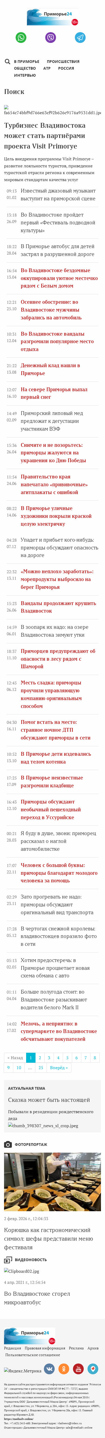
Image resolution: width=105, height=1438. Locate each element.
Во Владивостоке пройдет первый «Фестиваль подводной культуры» (58, 222)
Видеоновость (31, 1259)
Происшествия (63, 61)
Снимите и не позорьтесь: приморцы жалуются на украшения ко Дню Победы (53, 453)
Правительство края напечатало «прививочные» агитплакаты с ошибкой (54, 484)
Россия (66, 68)
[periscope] (93, 1368)
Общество (25, 68)
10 (18, 1068)
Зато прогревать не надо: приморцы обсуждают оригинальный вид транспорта (57, 904)
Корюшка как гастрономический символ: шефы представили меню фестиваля (48, 1238)
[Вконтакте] (49, 1368)
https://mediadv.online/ (18, 1419)
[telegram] (80, 37)
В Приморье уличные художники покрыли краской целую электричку (56, 516)
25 (40, 1068)
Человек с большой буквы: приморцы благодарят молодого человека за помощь (59, 873)
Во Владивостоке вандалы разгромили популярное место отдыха (57, 341)
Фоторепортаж (31, 1144)
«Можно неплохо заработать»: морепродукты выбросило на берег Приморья (57, 579)
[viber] (50, 37)
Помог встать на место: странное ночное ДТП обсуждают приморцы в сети (55, 730)
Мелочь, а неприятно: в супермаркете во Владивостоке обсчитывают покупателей (59, 1031)
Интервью (25, 75)
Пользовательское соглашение (32, 1354)
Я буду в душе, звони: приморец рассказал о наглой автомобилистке (58, 841)
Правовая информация (45, 1348)
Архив (93, 1348)
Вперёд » (59, 1068)
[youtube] (78, 1368)
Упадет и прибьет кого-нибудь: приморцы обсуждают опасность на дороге (59, 547)
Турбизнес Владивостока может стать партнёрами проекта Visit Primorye (44, 136)
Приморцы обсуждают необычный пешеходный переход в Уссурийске (51, 809)
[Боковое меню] (7, 61)
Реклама (76, 1348)
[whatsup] (21, 37)
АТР (47, 68)
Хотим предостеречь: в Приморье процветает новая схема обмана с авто (55, 968)
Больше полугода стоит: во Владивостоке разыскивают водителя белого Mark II (54, 999)
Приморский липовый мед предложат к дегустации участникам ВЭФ (52, 421)
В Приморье (26, 61)
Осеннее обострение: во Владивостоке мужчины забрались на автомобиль (51, 309)
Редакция (12, 1348)
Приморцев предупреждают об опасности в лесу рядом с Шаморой (58, 659)
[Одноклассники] (63, 1368)
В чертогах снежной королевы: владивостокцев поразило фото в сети (59, 936)
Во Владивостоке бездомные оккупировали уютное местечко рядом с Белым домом (59, 278)
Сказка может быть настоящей (49, 1100)
